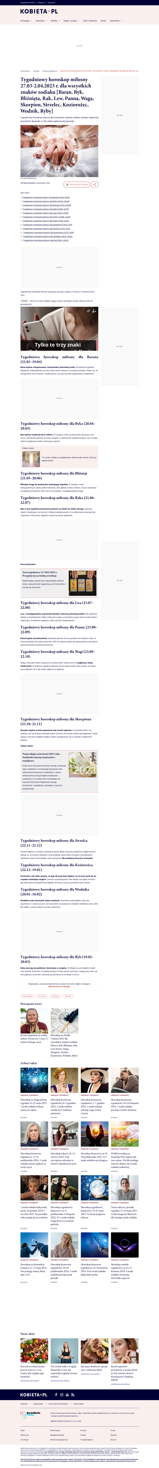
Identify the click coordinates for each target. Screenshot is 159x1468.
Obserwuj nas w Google (78, 184)
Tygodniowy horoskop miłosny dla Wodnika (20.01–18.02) (48, 236)
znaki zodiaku (27, 996)
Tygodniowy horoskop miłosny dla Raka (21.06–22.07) (46, 209)
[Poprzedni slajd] (21, 1351)
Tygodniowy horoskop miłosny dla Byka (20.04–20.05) (46, 201)
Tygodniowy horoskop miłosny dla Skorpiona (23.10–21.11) (47, 224)
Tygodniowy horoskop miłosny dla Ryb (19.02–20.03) (46, 240)
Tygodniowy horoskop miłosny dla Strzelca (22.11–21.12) (46, 228)
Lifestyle (68, 996)
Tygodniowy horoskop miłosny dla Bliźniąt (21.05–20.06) (46, 205)
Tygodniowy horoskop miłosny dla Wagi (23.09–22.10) (45, 221)
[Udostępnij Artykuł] (94, 184)
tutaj (40, 1465)
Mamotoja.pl (55, 1430)
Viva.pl (112, 1430)
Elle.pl (22, 1430)
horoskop (42, 996)
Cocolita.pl (24, 1440)
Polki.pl (83, 1435)
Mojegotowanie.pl (57, 1435)
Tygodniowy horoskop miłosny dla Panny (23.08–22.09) (46, 217)
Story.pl (113, 1440)
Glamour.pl (24, 1435)
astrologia (55, 996)
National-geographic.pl (59, 1440)
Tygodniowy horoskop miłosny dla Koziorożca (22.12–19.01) (48, 232)
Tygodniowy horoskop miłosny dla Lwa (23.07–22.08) (45, 213)
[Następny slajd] (138, 1351)
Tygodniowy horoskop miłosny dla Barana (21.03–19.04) (46, 197)
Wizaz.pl (113, 1435)
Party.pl (83, 1430)
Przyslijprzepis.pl (86, 1440)
